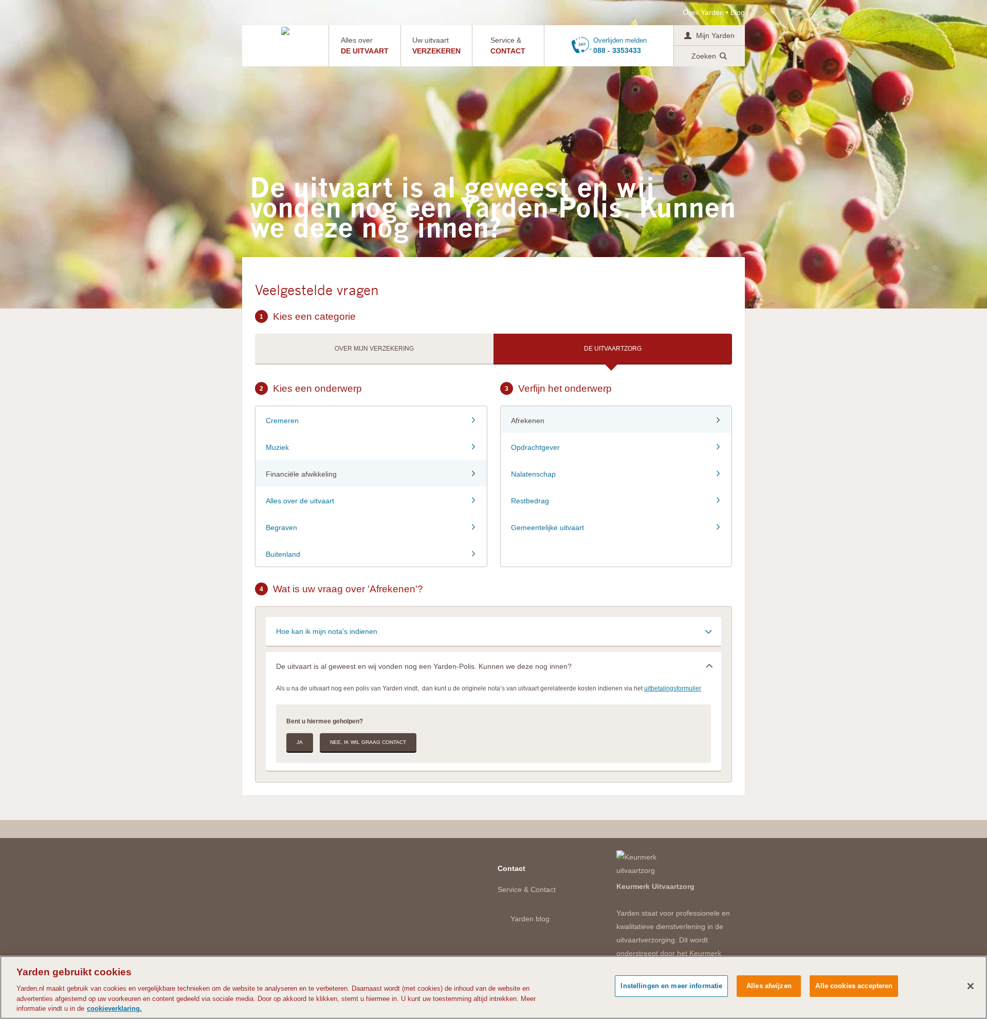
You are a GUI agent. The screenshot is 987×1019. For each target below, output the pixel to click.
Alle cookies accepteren (853, 986)
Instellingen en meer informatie (671, 986)
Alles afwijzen (769, 986)
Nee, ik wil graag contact (368, 742)
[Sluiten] (970, 986)
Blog (737, 12)
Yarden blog (530, 919)
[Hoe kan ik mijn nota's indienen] (493, 631)
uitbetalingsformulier (672, 688)
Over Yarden (703, 12)
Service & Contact (527, 889)
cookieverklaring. (114, 1008)
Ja (300, 742)
